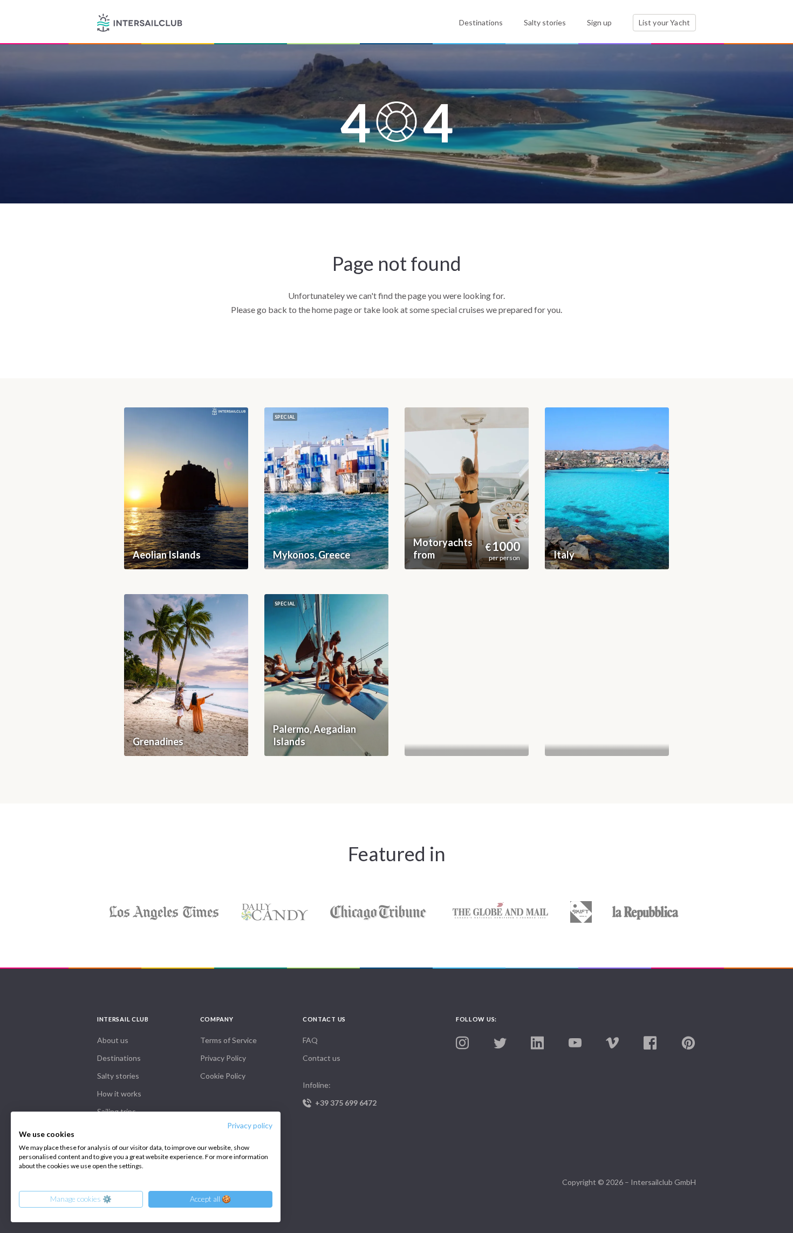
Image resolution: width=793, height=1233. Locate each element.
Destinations (481, 22)
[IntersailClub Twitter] (500, 1044)
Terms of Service (228, 1040)
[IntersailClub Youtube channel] (575, 1043)
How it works (119, 1093)
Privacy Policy (223, 1057)
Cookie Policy (222, 1075)
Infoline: (340, 1093)
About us (112, 1040)
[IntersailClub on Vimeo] (612, 1043)
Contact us (321, 1057)
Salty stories (545, 22)
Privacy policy (249, 1125)
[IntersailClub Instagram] (462, 1043)
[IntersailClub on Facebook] (650, 1043)
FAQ (310, 1040)
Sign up (599, 22)
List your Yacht (664, 22)
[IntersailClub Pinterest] (688, 1043)
